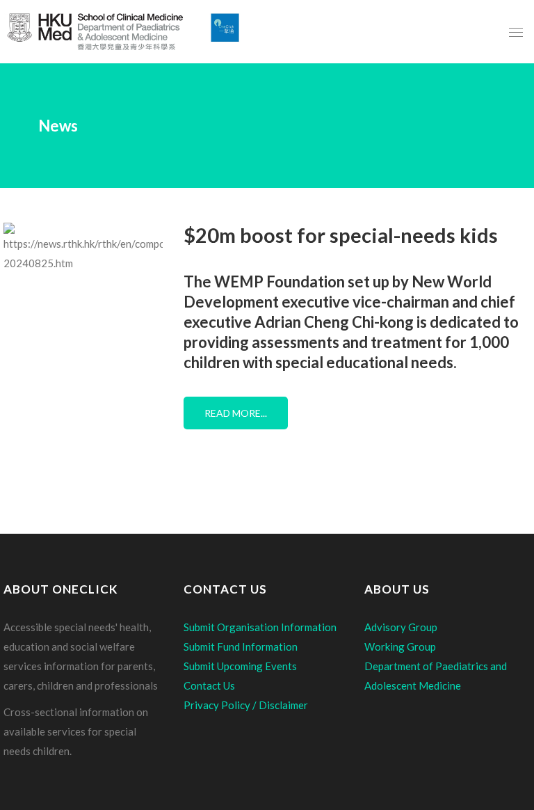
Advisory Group (400, 627)
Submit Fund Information (241, 646)
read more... (235, 413)
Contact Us (209, 685)
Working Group (400, 646)
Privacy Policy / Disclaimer (246, 705)
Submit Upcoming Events (240, 666)
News (58, 125)
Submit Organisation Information (260, 627)
